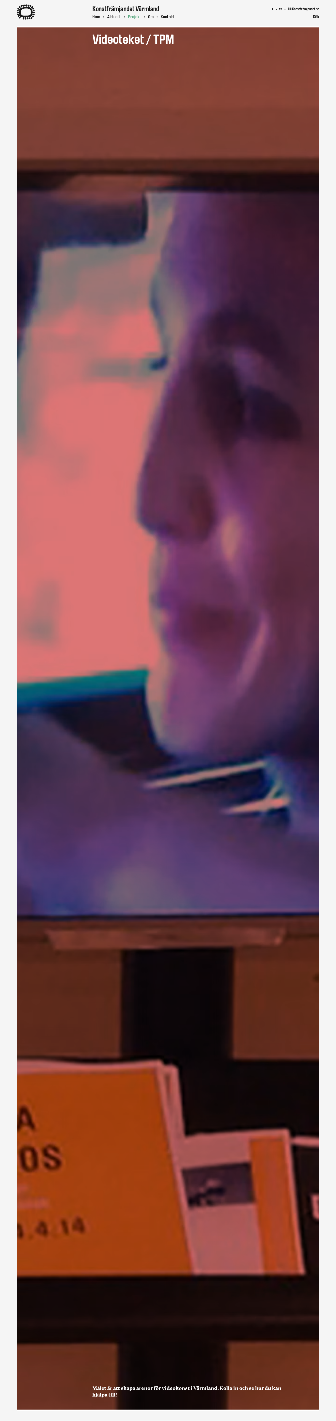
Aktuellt (114, 16)
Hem (96, 16)
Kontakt (167, 16)
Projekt (134, 16)
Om (151, 16)
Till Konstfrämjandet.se (303, 9)
